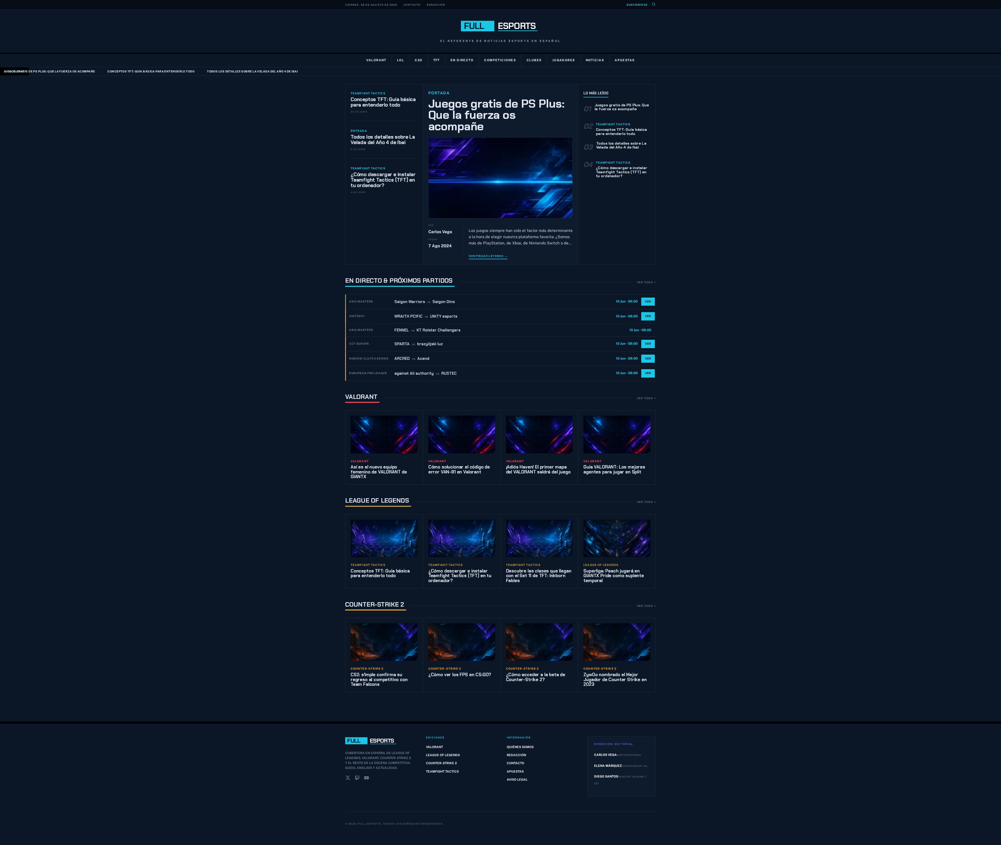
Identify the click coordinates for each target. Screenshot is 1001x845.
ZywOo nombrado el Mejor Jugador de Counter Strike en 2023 (614, 679)
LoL (400, 60)
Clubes (534, 60)
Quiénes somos (520, 747)
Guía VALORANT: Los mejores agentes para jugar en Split (614, 469)
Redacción (436, 4)
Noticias (595, 60)
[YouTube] (366, 778)
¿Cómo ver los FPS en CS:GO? (459, 674)
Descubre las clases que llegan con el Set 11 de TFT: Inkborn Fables (538, 575)
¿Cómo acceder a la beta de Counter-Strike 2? (535, 677)
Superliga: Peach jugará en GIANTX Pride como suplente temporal (613, 575)
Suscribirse (637, 4)
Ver (648, 301)
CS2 (418, 60)
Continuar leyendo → (488, 255)
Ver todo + (646, 282)
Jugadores (563, 60)
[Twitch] (357, 778)
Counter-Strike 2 (374, 604)
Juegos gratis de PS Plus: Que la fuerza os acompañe (496, 115)
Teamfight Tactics (442, 771)
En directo (461, 60)
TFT (436, 60)
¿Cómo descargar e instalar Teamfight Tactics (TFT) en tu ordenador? (383, 180)
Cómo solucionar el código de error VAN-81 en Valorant (459, 469)
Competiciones (500, 60)
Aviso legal (517, 779)
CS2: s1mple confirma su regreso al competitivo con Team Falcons (379, 679)
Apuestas (625, 60)
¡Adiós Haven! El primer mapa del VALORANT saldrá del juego (538, 469)
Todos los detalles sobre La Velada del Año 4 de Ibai (213, 71)
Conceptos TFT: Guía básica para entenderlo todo (111, 71)
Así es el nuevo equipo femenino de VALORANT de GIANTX (379, 471)
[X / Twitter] (347, 778)
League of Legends (377, 500)
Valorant (376, 60)
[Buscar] (654, 4)
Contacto (412, 4)
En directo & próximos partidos (399, 280)
